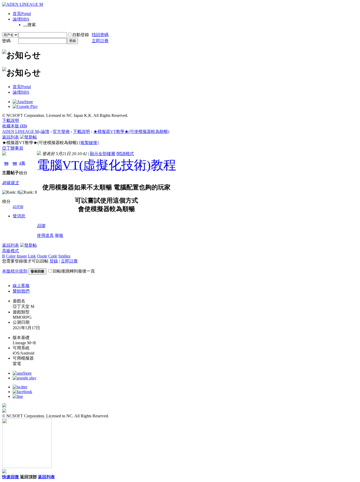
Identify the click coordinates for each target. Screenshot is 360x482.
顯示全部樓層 (102, 153)
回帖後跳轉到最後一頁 (74, 271)
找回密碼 (100, 34)
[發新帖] (28, 137)
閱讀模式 (125, 153)
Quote (42, 256)
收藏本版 (14, 126)
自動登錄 (80, 34)
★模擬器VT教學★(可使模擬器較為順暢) (131, 131)
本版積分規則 (14, 271)
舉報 (59, 235)
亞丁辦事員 (12, 148)
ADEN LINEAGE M (20, 131)
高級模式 (10, 251)
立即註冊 (100, 41)
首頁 (22, 13)
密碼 (6, 41)
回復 (41, 225)
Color (11, 256)
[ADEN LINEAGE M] (22, 4)
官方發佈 (61, 131)
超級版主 (10, 182)
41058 (18, 206)
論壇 (21, 19)
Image (22, 256)
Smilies (64, 256)
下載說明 (10, 120)
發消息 (19, 216)
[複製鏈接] (89, 142)
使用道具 (45, 235)
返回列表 (10, 137)
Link (32, 256)
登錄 (72, 41)
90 (6, 163)
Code (52, 256)
